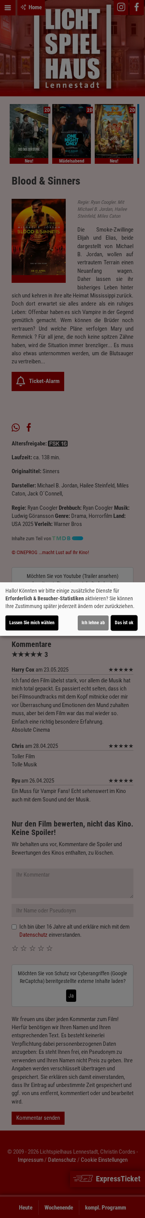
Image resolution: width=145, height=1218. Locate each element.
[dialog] (72, 609)
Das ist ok (124, 622)
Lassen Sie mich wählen (32, 622)
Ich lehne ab (93, 622)
